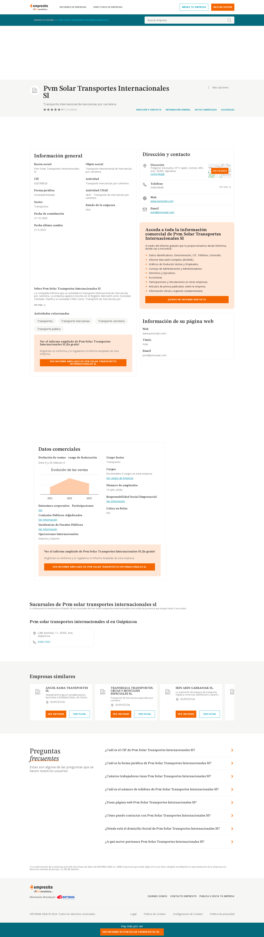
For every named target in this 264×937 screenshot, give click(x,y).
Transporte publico (49, 329)
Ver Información (47, 519)
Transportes (45, 321)
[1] (45, 109)
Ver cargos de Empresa (119, 478)
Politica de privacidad (222, 914)
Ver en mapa (220, 171)
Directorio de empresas (107, 7)
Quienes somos (157, 896)
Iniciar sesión (222, 7)
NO (40, 510)
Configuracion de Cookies (188, 914)
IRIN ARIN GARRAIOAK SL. (195, 688)
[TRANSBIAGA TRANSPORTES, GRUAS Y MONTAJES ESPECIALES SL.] (103, 692)
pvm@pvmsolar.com (162, 212)
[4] (56, 109)
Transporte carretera (111, 321)
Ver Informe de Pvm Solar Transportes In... (132, 931)
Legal (133, 914)
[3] (52, 109)
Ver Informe (56, 714)
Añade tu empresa (194, 7)
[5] (59, 109)
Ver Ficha (79, 714)
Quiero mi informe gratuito (187, 299)
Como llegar (157, 174)
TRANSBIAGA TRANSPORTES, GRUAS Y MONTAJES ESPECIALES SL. (132, 691)
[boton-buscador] (229, 20)
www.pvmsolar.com (161, 201)
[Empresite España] (40, 7)
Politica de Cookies (155, 914)
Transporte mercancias (75, 321)
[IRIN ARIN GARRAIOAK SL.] (168, 692)
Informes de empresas (72, 7)
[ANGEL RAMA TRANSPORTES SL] (38, 692)
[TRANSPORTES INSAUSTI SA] (233, 692)
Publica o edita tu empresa (217, 896)
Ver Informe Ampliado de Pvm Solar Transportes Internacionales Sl (83, 362)
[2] (48, 109)
